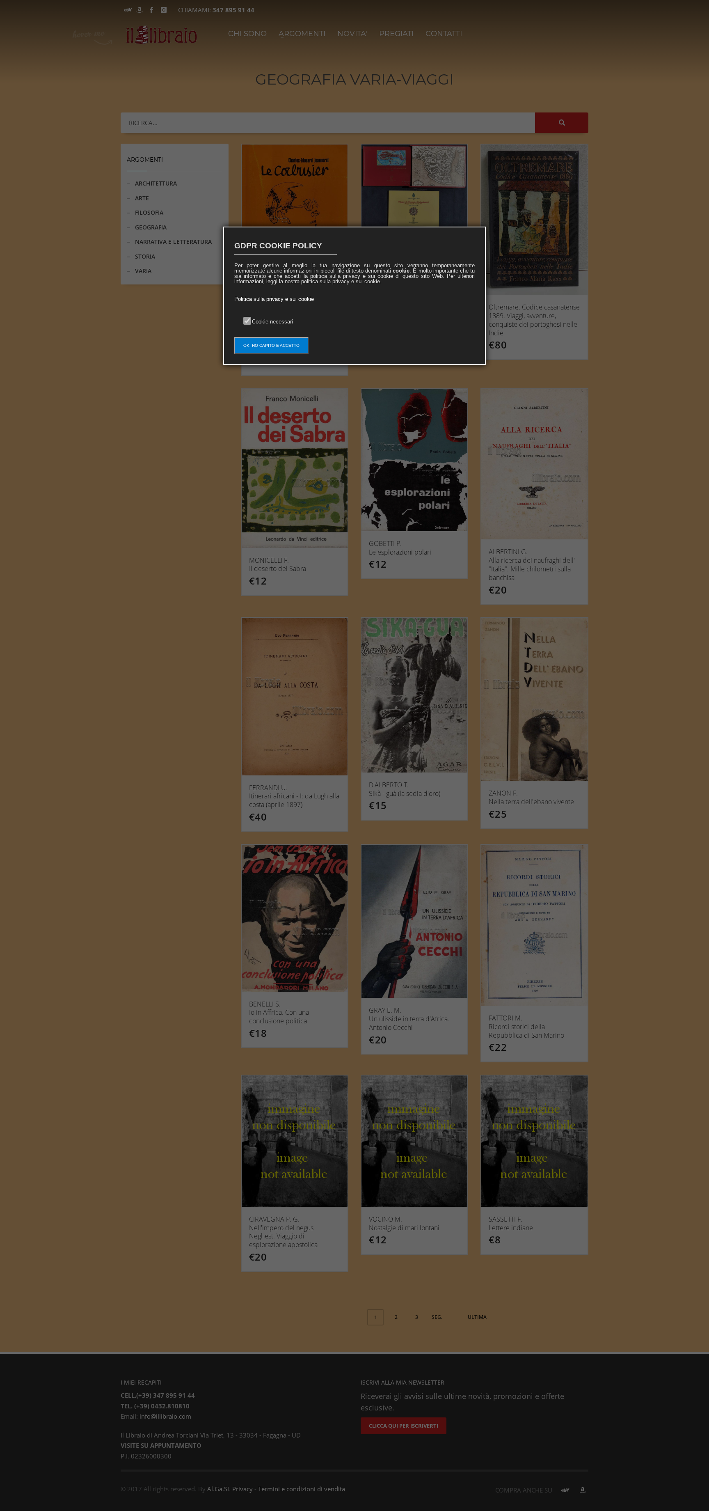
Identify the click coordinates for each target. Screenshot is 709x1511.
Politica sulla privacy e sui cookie (274, 299)
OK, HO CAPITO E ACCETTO (271, 345)
